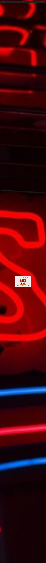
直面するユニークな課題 (20, 1)
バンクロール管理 (39, 1)
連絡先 (43, 1)
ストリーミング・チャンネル (10, 1)
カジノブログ (3, 1)
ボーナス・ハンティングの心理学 (29, 1)
